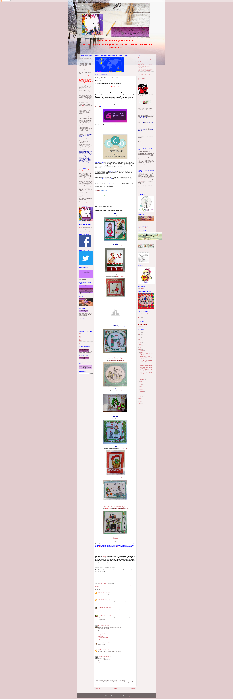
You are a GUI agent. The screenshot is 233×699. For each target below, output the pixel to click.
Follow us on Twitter (141, 80)
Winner (139, 318)
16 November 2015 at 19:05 (106, 656)
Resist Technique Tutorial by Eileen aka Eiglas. (145, 65)
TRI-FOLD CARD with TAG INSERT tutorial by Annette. (145, 67)
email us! (80, 227)
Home (115, 688)
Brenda (80, 333)
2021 (140, 339)
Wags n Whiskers (120, 276)
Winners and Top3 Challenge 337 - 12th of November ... (146, 364)
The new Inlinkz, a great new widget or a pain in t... (145, 59)
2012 (140, 398)
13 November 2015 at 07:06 (105, 615)
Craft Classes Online (105, 130)
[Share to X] (111, 583)
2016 (140, 347)
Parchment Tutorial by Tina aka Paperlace (145, 69)
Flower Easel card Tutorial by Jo (144, 74)
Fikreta (99, 656)
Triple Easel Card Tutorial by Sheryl (144, 70)
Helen (80, 336)
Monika (80, 340)
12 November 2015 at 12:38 (104, 592)
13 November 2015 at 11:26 (104, 625)
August (141, 381)
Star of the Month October (145, 356)
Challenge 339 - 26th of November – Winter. (146, 354)
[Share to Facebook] (112, 583)
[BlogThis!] (110, 583)
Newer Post (98, 688)
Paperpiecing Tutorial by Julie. (143, 63)
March (141, 389)
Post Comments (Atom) (104, 691)
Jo (79, 339)
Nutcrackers (108, 508)
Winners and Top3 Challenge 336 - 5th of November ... (146, 370)
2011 (140, 400)
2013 (140, 396)
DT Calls (139, 61)
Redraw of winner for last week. (146, 365)
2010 (140, 401)
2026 (140, 331)
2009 (140, 403)
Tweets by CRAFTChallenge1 (143, 313)
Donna (99, 607)
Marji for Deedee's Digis (115, 358)
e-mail (83, 105)
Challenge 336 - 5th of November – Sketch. (146, 373)
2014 (140, 395)
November (142, 352)
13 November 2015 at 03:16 (105, 607)
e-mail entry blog (82, 108)
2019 (140, 342)
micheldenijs (120, 696)
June (141, 384)
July (141, 383)
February (142, 391)
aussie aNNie (100, 643)
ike (98, 625)
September (142, 379)
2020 (140, 341)
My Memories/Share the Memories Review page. (146, 76)
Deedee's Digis (126, 585)
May (141, 386)
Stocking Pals (116, 508)
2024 (140, 334)
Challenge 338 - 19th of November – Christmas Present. (146, 361)
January (142, 393)
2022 (140, 337)
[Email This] (108, 583)
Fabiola (80, 335)
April (141, 388)
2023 (140, 336)
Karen (99, 615)
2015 (140, 349)
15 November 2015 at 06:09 (108, 643)
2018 (140, 344)
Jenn (80, 337)
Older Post (132, 688)
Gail (99, 592)
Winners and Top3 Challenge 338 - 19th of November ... (146, 358)
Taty (79, 343)
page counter (140, 326)
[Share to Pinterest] (113, 583)
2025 (140, 332)
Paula (80, 342)
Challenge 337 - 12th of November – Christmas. (146, 368)
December (142, 350)
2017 (140, 346)
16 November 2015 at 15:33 (104, 649)
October (141, 378)
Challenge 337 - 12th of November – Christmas (106, 585)
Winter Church (112, 360)
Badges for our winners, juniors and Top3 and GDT (145, 73)
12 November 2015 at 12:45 (104, 599)
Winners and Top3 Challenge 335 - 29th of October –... (146, 375)
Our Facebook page (141, 78)
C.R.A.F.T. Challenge (85, 5)
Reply (99, 595)
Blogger (129, 696)
